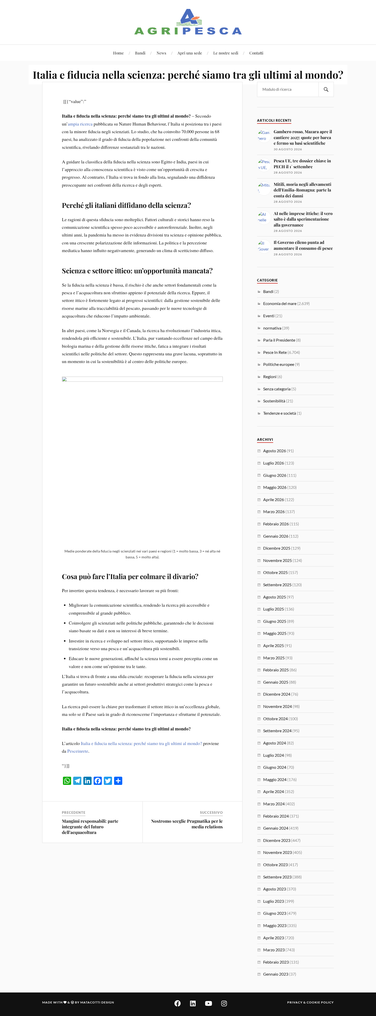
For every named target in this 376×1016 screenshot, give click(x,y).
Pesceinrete (77, 751)
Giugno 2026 (274, 475)
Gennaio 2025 (275, 682)
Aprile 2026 (273, 499)
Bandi (140, 52)
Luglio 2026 (273, 462)
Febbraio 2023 (276, 961)
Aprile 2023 (273, 937)
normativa (272, 327)
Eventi (268, 315)
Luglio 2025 (273, 608)
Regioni (270, 376)
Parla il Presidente (279, 339)
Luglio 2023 (273, 901)
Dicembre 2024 (276, 694)
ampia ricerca (80, 124)
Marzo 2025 (274, 657)
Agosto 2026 (274, 450)
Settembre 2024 (277, 730)
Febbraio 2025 (276, 669)
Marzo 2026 (274, 511)
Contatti (256, 52)
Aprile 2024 (273, 791)
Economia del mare (279, 303)
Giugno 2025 (274, 621)
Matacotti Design (97, 1002)
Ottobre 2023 (275, 864)
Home (118, 52)
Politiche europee (278, 364)
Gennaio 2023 (275, 974)
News (161, 52)
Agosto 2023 (274, 888)
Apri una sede (190, 52)
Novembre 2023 (277, 852)
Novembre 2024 (277, 706)
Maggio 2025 (274, 633)
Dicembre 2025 (276, 548)
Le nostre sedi (225, 52)
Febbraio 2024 (276, 816)
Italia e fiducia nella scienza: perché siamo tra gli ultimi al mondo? (141, 743)
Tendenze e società (279, 413)
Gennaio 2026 (275, 536)
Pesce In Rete (275, 352)
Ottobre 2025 (275, 572)
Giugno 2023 (274, 913)
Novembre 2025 (277, 560)
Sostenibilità (274, 400)
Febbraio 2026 (276, 523)
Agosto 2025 (274, 596)
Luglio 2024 (273, 755)
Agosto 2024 (274, 742)
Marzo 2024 (274, 803)
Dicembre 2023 (276, 840)
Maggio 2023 (274, 925)
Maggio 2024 (274, 779)
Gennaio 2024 (275, 828)
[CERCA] (326, 89)
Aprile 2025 (273, 645)
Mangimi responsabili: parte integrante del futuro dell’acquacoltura (90, 826)
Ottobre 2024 (275, 718)
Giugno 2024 (274, 767)
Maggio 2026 (274, 487)
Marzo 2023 (274, 949)
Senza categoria (277, 388)
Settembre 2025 (277, 584)
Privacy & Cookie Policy (310, 1002)
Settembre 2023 (277, 876)
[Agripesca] (188, 22)
